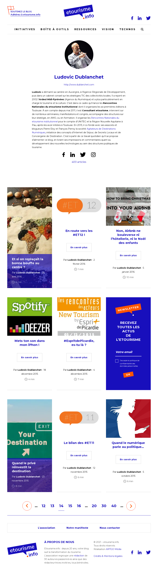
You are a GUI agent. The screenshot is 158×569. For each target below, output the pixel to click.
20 (94, 506)
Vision (108, 29)
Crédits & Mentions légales (108, 556)
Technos (127, 29)
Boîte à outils (55, 29)
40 (113, 506)
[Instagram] (93, 154)
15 (70, 506)
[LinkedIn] (139, 18)
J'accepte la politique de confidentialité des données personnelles (129, 363)
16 (79, 506)
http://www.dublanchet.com (79, 85)
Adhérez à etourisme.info (25, 14)
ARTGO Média (113, 549)
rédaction (79, 555)
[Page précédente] (27, 506)
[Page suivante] (131, 506)
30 (104, 506)
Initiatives (25, 29)
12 (44, 506)
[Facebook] (132, 18)
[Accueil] (79, 5)
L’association (46, 527)
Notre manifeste (77, 527)
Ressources (85, 29)
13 (52, 506)
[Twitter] (148, 18)
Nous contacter (110, 527)
